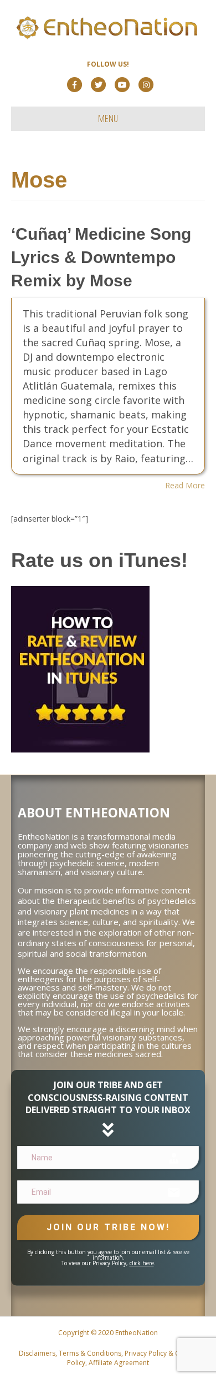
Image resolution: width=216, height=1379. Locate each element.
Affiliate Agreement (119, 1362)
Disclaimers (37, 1353)
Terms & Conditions (90, 1353)
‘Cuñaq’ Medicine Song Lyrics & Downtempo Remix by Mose (101, 257)
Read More (185, 485)
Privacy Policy (146, 1353)
